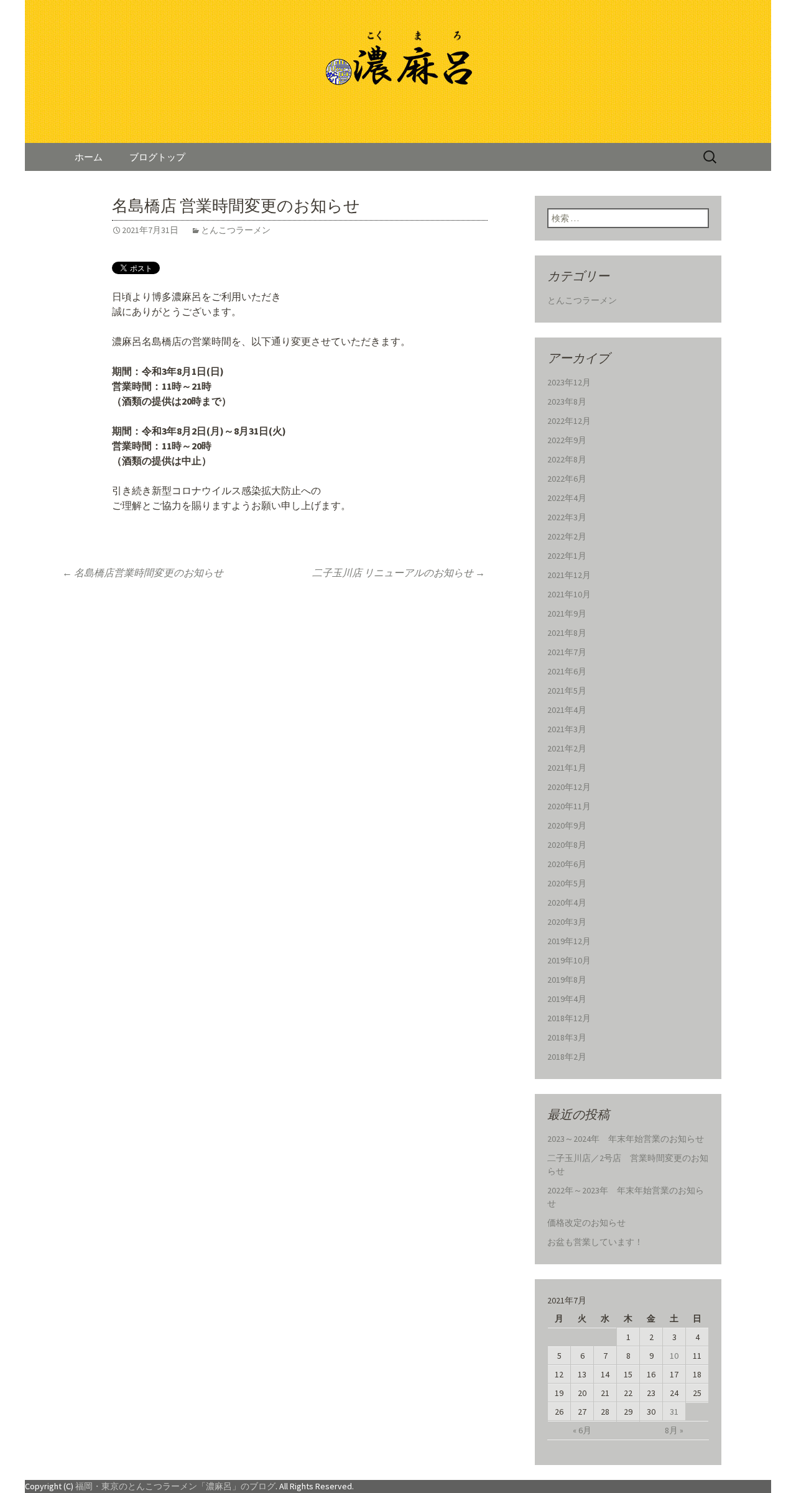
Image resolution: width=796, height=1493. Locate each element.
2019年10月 (569, 960)
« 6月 (582, 1430)
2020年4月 (566, 902)
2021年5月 (566, 690)
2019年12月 (569, 941)
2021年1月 (566, 767)
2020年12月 (569, 786)
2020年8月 (566, 844)
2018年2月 (566, 1056)
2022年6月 (566, 478)
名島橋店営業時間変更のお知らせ (142, 572)
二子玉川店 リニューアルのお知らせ (398, 572)
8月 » (674, 1430)
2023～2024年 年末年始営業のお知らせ (625, 1138)
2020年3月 (566, 921)
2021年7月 (566, 652)
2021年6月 (566, 671)
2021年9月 (566, 613)
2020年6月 (566, 864)
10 (674, 1355)
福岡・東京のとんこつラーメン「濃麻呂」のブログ (175, 1486)
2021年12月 (569, 575)
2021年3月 (566, 729)
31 (674, 1411)
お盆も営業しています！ (595, 1241)
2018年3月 (566, 1037)
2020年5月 (566, 883)
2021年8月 (566, 632)
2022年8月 (566, 459)
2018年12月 (569, 1018)
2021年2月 (566, 748)
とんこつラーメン (236, 230)
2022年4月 (566, 497)
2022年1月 (566, 555)
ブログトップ (157, 157)
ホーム (89, 157)
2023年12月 (569, 382)
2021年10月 (569, 594)
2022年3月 (566, 517)
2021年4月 (566, 709)
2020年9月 (566, 825)
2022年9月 (566, 440)
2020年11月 (569, 806)
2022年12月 (569, 420)
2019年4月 (566, 998)
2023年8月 (566, 401)
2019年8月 (566, 979)
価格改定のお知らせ (586, 1222)
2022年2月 (566, 536)
